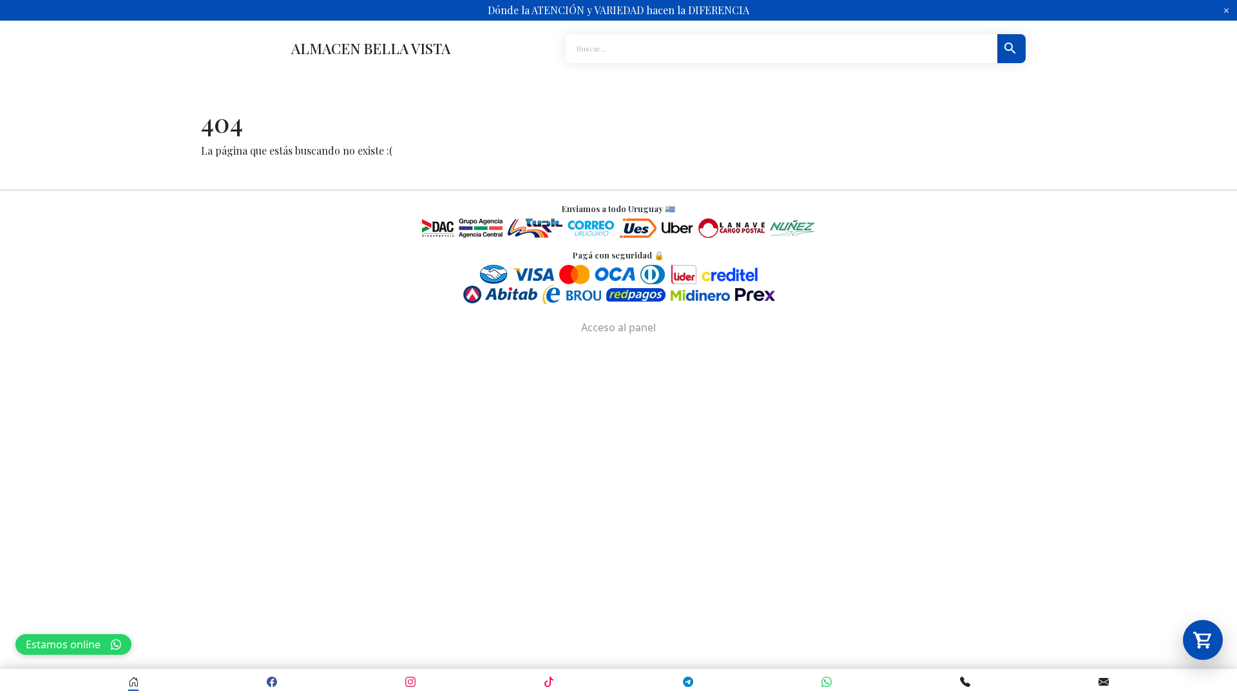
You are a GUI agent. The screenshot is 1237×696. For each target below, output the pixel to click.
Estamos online (63, 644)
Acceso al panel (618, 327)
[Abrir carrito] (1203, 640)
